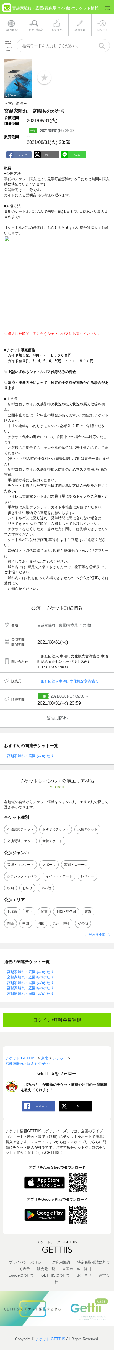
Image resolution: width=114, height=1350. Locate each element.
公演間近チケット (20, 841)
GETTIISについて (55, 1275)
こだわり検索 (95, 935)
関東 (44, 912)
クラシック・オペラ (22, 876)
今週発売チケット (20, 829)
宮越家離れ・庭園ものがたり (30, 756)
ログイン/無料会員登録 (57, 1020)
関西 (10, 923)
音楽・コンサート (20, 865)
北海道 (12, 912)
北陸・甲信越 (66, 912)
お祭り (27, 888)
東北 (29, 912)
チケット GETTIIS (50, 1339)
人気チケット (87, 829)
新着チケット (52, 841)
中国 (25, 923)
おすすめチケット (55, 829)
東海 (88, 912)
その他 (46, 888)
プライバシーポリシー (27, 1262)
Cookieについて (21, 1275)
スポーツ (49, 865)
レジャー (87, 876)
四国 (41, 923)
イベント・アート (59, 876)
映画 (10, 888)
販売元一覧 (46, 1269)
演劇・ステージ (75, 865)
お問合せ (84, 1275)
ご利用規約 (61, 1262)
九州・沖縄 (61, 923)
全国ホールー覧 (74, 1269)
